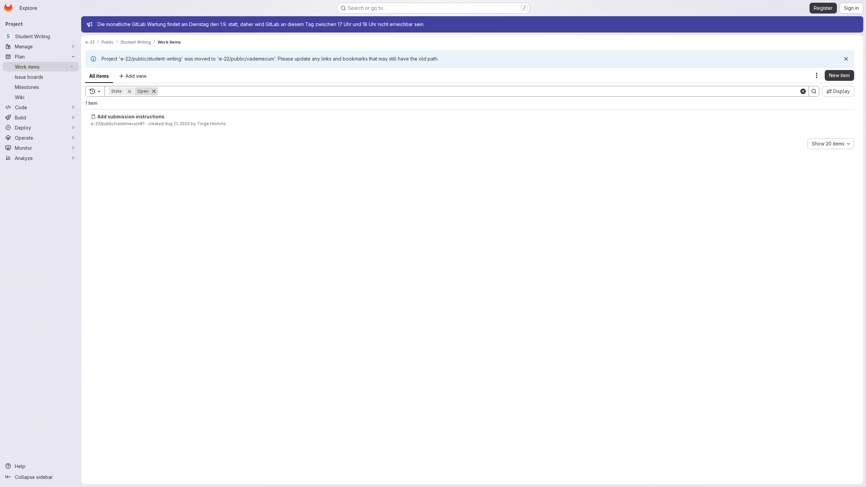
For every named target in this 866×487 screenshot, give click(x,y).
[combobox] (830, 143)
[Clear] (803, 91)
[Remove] (154, 91)
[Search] (813, 91)
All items (99, 76)
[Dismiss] (846, 59)
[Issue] (93, 116)
